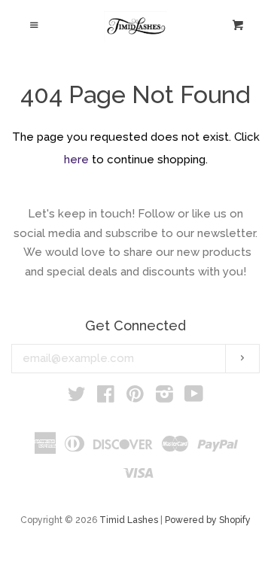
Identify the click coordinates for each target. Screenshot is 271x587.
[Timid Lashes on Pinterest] (135, 397)
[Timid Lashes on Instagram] (164, 397)
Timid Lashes (128, 520)
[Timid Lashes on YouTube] (193, 397)
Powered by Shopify (208, 520)
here (76, 159)
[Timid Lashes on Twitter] (77, 397)
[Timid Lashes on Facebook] (105, 397)
